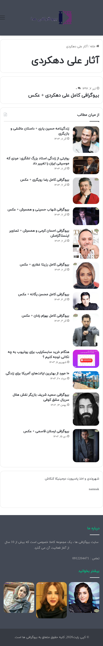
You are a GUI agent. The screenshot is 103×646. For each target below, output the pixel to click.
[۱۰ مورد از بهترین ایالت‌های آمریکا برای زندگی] (86, 380)
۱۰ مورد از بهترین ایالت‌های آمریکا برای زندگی (37, 373)
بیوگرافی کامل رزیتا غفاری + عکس (44, 264)
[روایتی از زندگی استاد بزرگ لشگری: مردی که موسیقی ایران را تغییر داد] (86, 165)
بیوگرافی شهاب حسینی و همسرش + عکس (38, 209)
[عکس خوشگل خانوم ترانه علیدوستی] (19, 597)
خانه (93, 46)
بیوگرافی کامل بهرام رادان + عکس (45, 316)
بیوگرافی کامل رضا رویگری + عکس (44, 180)
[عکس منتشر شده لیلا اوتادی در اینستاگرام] (51, 600)
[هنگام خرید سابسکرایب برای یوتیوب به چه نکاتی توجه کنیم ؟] (86, 359)
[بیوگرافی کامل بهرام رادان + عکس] (86, 330)
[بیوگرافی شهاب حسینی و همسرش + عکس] (86, 216)
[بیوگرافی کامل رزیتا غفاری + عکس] (86, 275)
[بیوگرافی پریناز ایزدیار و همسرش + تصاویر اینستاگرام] (84, 597)
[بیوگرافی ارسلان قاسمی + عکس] (86, 445)
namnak (94, 489)
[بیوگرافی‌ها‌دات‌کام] (51, 17)
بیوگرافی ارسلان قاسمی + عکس (46, 431)
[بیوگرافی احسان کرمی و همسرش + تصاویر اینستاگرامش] (86, 243)
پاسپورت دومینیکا (66, 479)
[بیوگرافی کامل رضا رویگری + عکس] (86, 191)
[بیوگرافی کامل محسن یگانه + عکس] (86, 301)
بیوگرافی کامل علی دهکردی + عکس (63, 95)
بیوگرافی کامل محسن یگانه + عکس (43, 294)
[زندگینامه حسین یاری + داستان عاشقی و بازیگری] (86, 139)
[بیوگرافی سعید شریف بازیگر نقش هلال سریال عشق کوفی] (86, 409)
